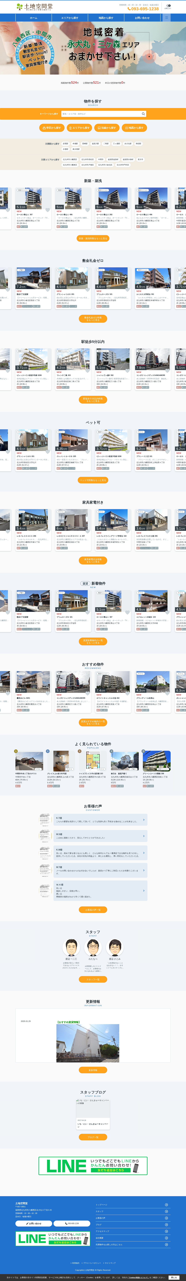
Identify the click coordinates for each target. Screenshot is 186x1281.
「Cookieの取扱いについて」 (138, 1278)
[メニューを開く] (166, 17)
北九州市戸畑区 (87, 165)
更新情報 (93, 1070)
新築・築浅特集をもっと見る (93, 238)
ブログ (98, 1225)
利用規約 (75, 1263)
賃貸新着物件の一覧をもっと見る (93, 641)
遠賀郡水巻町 (128, 159)
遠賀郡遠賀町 (113, 159)
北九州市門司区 (123, 165)
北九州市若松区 (87, 159)
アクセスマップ (102, 1231)
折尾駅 (65, 144)
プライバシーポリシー (92, 1263)
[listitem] (33, 209)
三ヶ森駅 (116, 144)
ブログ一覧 (93, 1137)
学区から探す (53, 127)
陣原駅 (138, 144)
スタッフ (99, 1211)
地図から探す (106, 18)
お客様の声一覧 (93, 910)
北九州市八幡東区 (70, 165)
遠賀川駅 (95, 144)
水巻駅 (65, 149)
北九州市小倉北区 (105, 165)
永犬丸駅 (128, 144)
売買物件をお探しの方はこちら (109, 1244)
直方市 (140, 159)
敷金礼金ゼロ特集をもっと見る (93, 318)
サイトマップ (110, 1263)
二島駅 (106, 144)
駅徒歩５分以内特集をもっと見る (93, 399)
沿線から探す (108, 127)
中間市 (100, 159)
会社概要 (99, 1238)
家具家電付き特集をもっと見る (93, 560)
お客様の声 (100, 1218)
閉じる (174, 1277)
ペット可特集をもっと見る (93, 480)
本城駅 (75, 144)
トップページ (101, 1205)
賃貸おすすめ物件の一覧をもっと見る (93, 722)
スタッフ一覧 (93, 979)
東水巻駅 (76, 149)
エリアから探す (69, 18)
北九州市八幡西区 (70, 159)
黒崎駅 (85, 144)
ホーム (33, 18)
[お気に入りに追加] (8, 210)
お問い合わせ (142, 18)
